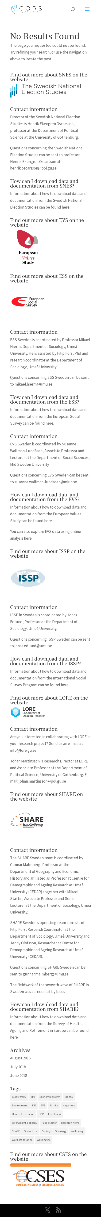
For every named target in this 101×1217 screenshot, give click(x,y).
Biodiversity (19, 1096)
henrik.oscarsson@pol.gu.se (33, 168)
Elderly (69, 1096)
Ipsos (60, 991)
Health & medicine (23, 1114)
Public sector (49, 1122)
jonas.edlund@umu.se (33, 645)
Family (54, 1105)
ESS (34, 1105)
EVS (43, 1105)
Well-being (77, 1131)
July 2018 (18, 1066)
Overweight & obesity (24, 1122)
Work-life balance (22, 1139)
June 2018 (18, 1075)
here (66, 207)
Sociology (60, 1131)
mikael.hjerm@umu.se (33, 384)
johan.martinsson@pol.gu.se (42, 781)
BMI (33, 1096)
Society (46, 1131)
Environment (20, 1105)
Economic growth (49, 1096)
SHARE (16, 1131)
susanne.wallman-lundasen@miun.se (46, 481)
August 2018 (20, 1058)
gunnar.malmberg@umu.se (46, 974)
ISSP (41, 1114)
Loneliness (54, 1114)
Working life (43, 1139)
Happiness (68, 1105)
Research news (70, 1122)
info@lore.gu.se (23, 750)
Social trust (31, 1131)
